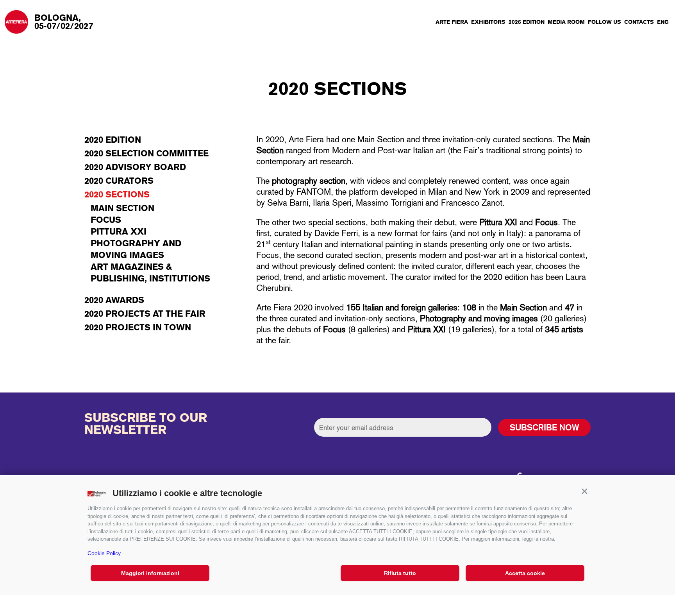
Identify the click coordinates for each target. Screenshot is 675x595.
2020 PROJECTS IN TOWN (137, 327)
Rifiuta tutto (400, 573)
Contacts (639, 22)
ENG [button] (663, 22)
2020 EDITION (112, 139)
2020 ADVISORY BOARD (135, 167)
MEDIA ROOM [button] (566, 22)
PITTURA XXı (118, 231)
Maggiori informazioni (150, 573)
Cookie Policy (104, 553)
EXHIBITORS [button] (488, 22)
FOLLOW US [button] (604, 22)
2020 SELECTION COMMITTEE (146, 153)
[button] (584, 491)
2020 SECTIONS (117, 194)
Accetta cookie (525, 573)
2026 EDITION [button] (527, 22)
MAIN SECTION (122, 208)
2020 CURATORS (119, 181)
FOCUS (106, 220)
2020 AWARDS (114, 300)
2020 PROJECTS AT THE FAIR (144, 313)
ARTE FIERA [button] (452, 22)
